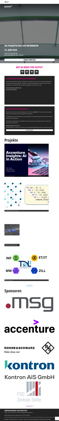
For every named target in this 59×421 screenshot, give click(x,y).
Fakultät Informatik (13, 419)
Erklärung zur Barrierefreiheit (45, 419)
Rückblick (6, 419)
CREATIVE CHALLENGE (29, 130)
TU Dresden (20, 419)
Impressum (26, 419)
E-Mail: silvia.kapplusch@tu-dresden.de (24, 412)
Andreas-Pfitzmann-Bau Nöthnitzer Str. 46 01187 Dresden (17, 415)
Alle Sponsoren (29, 406)
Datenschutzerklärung (33, 419)
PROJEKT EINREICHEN (29, 60)
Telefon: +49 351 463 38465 (10, 412)
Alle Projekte (29, 285)
